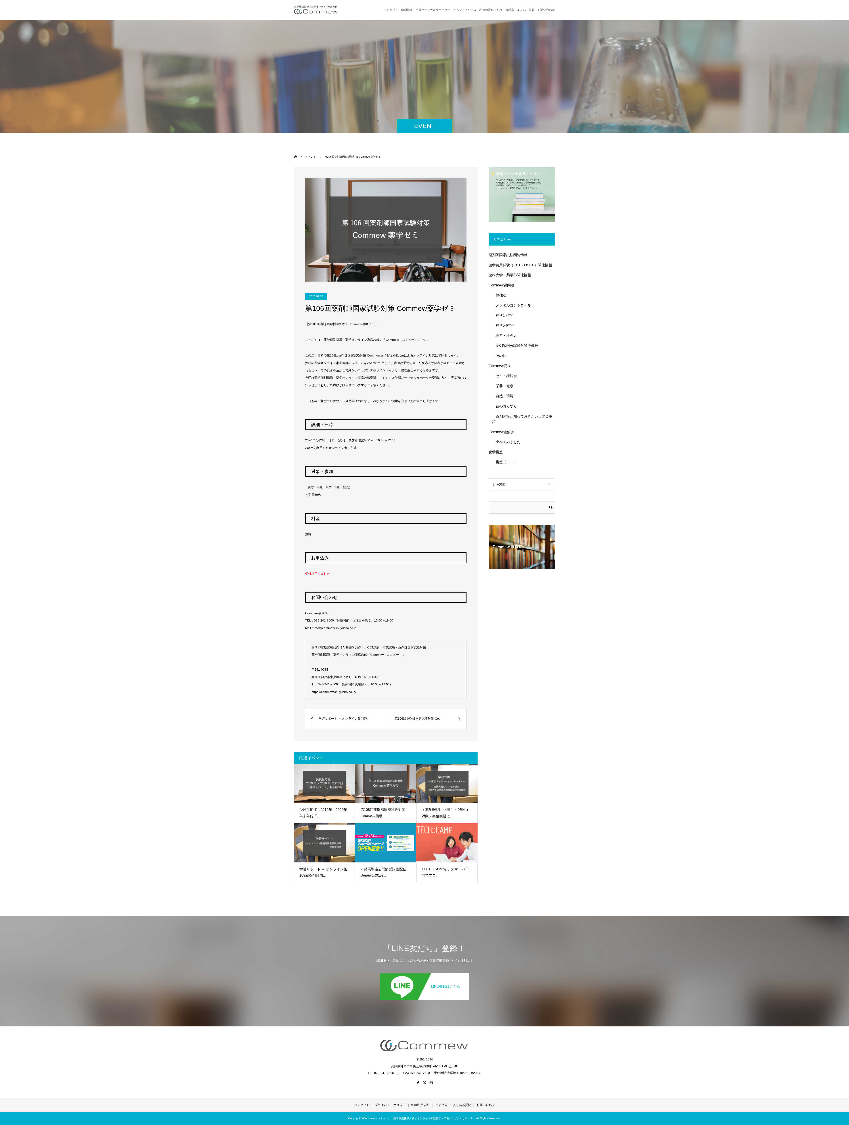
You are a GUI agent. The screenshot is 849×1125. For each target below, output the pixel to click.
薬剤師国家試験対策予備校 (515, 345)
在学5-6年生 (503, 325)
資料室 (509, 9)
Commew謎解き (501, 432)
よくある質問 (525, 9)
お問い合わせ (485, 1105)
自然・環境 (502, 396)
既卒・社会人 (504, 336)
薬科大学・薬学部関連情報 (510, 275)
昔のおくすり (504, 406)
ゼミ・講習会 (504, 376)
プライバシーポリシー (390, 1105)
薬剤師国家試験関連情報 (508, 255)
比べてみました (506, 442)
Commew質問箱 (501, 285)
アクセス (441, 1105)
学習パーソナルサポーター (433, 9)
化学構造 (496, 452)
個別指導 (407, 9)
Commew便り (500, 366)
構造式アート (504, 462)
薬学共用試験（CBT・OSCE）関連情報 (520, 265)
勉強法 (499, 295)
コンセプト (391, 9)
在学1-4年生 (503, 315)
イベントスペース (464, 9)
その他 (499, 356)
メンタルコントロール (511, 305)
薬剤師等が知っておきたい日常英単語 (522, 419)
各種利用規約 (420, 1105)
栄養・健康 (502, 386)
